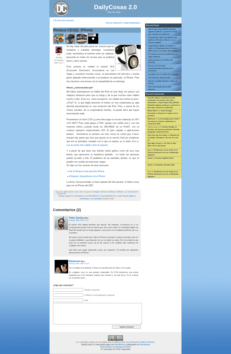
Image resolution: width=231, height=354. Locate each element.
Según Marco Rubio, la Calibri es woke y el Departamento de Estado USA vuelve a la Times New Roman (162, 48)
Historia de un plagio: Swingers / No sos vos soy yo (163, 137)
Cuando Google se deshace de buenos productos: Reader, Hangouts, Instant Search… (164, 129)
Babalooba (74, 261)
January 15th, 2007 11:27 (79, 263)
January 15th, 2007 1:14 (78, 220)
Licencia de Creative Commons (142, 342)
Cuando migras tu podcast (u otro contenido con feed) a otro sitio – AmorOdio (161, 100)
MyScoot (151, 119)
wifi (80, 192)
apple (65, 192)
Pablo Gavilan (76, 218)
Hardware (112, 192)
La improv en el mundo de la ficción (163, 74)
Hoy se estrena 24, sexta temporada (122, 23)
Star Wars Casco (154, 143)
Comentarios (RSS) (122, 347)
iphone (71, 192)
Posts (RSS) (105, 347)
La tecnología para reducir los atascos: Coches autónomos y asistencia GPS (164, 121)
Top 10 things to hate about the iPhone (86, 171)
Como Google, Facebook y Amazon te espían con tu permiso (163, 113)
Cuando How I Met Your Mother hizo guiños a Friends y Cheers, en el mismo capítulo (162, 40)
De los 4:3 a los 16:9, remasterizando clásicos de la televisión (160, 68)
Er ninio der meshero (64, 20)
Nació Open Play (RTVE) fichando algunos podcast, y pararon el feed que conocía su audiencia (162, 31)
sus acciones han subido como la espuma (87, 145)
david (150, 158)
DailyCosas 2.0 (115, 7)
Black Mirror (153, 111)
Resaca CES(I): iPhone (73, 30)
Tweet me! (62, 194)
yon (149, 150)
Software (120, 192)
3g (61, 192)
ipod (76, 192)
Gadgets (96, 192)
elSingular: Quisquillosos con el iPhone (87, 176)
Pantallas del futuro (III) (164, 165)
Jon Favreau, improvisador (159, 78)
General (104, 192)
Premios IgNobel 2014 (164, 158)
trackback (98, 199)
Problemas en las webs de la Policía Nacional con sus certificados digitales (163, 152)
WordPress (120, 344)
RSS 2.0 (95, 196)
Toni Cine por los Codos (157, 135)
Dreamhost (145, 344)
